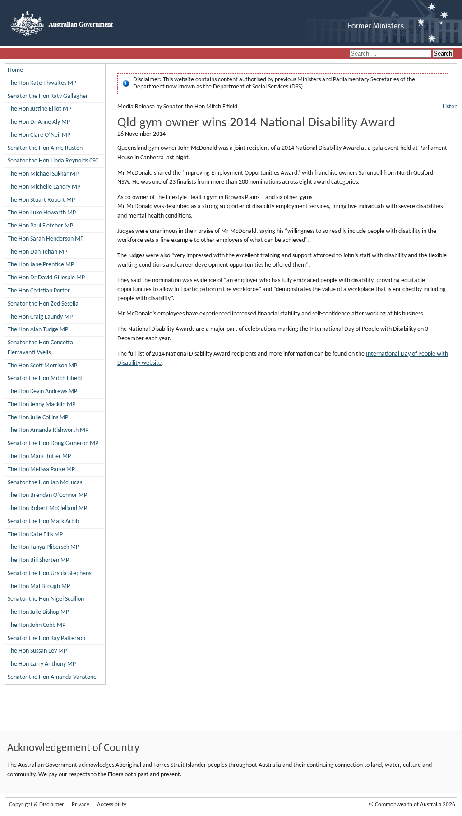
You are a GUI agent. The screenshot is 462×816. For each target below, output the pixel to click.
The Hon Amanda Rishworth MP (48, 430)
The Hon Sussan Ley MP (37, 651)
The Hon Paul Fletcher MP (40, 226)
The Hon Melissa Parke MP (41, 470)
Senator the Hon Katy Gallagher (48, 96)
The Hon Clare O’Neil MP (39, 135)
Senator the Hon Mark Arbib (43, 521)
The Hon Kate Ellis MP (35, 535)
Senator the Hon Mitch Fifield (45, 378)
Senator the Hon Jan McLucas (45, 483)
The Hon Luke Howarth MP (42, 213)
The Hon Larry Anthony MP (42, 664)
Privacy (80, 804)
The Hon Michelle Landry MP (44, 187)
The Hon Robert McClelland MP (47, 508)
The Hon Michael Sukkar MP (43, 174)
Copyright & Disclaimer (36, 804)
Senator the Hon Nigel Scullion (46, 599)
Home (15, 70)
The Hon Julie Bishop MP (38, 612)
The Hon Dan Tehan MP (37, 252)
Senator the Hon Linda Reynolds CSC (53, 161)
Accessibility (111, 804)
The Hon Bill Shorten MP (38, 560)
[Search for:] (391, 54)
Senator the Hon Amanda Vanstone (52, 677)
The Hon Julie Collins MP (38, 418)
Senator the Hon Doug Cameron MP (53, 443)
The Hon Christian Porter (39, 291)
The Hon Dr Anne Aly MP (39, 122)
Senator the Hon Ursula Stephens (49, 573)
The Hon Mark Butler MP (39, 456)
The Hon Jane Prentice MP (41, 265)
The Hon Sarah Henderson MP (45, 239)
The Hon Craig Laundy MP (40, 317)
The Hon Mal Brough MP (39, 586)
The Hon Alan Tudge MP (38, 330)
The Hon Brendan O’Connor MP (47, 495)
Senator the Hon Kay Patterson (46, 638)
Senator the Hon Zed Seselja (43, 304)
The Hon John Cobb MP (36, 625)
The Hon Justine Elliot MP (39, 109)
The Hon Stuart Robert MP (41, 200)
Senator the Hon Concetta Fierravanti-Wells (40, 348)
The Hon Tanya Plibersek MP (43, 547)
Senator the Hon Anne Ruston (45, 148)
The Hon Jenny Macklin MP (41, 405)
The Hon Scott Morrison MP (42, 366)
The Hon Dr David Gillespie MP (46, 278)
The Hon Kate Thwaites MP (42, 83)
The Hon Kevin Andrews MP (42, 391)
